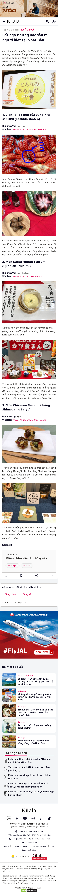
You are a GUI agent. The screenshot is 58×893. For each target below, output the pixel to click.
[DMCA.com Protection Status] (29, 890)
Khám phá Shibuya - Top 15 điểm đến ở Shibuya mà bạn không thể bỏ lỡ (28, 785)
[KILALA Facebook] (9, 818)
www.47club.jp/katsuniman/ (27, 276)
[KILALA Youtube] (25, 818)
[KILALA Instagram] (33, 818)
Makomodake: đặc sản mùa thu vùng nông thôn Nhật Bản (34, 742)
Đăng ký (27, 594)
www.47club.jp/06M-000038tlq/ (29, 129)
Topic (5, 29)
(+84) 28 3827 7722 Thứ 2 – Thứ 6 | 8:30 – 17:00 (31, 839)
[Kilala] (13, 21)
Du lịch (15, 29)
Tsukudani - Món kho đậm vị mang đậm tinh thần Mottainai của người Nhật (35, 712)
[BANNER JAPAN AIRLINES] (29, 635)
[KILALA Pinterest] (41, 818)
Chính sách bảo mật (39, 846)
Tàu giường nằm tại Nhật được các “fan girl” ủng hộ (29, 769)
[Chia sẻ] (36, 575)
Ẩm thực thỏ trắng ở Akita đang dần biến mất (35, 726)
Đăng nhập (10, 594)
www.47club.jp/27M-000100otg (29, 419)
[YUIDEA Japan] (20, 856)
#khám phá (13, 565)
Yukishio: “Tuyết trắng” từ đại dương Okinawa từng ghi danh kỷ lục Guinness (35, 681)
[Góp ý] (52, 575)
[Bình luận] (6, 575)
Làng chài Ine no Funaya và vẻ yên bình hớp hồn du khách (31, 793)
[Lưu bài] (21, 575)
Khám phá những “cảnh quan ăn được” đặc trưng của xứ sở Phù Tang (34, 697)
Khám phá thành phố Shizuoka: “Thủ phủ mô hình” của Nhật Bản (29, 761)
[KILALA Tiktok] (49, 818)
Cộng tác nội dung (19, 846)
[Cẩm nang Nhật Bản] (29, 810)
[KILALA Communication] (39, 857)
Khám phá (27, 29)
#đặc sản (27, 565)
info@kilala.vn (31, 842)
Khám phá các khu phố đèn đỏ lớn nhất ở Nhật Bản (29, 777)
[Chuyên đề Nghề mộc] (29, 8)
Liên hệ (6, 846)
